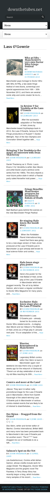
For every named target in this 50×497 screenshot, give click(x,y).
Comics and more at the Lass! (23, 382)
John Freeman (32, 113)
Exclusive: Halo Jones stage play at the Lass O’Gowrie (31, 304)
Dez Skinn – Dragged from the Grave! (24, 415)
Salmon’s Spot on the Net (20, 451)
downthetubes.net (25, 9)
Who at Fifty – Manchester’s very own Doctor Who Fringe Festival (34, 62)
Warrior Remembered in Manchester (29, 345)
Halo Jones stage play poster (29, 263)
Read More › (10, 98)
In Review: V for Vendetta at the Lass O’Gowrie (32, 108)
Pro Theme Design (39, 489)
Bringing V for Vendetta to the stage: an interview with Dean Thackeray (23, 152)
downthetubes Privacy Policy (16, 487)
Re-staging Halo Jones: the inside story (29, 222)
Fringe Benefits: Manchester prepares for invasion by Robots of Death (34, 193)
